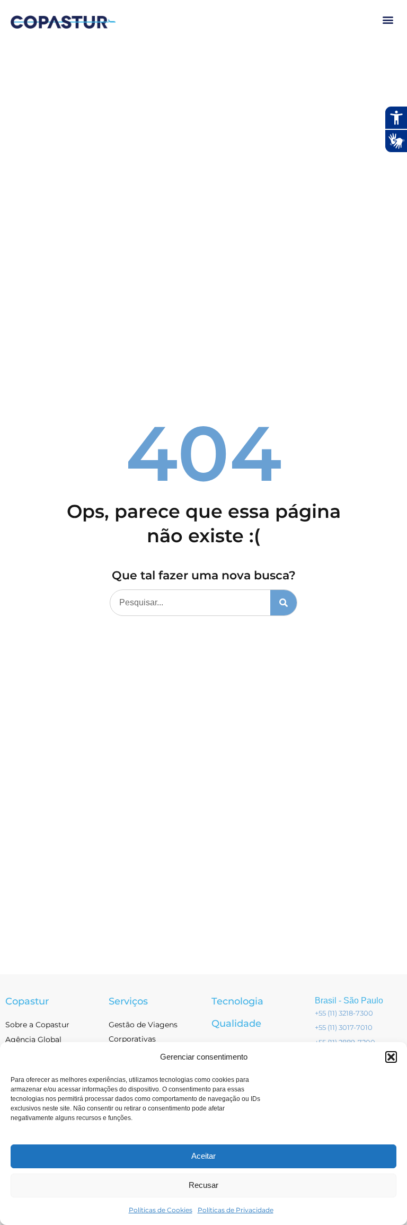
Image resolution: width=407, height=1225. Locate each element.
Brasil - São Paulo (349, 1000)
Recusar (203, 1184)
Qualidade (236, 1023)
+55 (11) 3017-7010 (344, 1027)
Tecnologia (237, 1001)
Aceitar (203, 1155)
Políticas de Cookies (160, 1210)
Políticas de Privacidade (235, 1210)
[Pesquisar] (283, 602)
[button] (391, 1057)
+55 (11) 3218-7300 (344, 1013)
